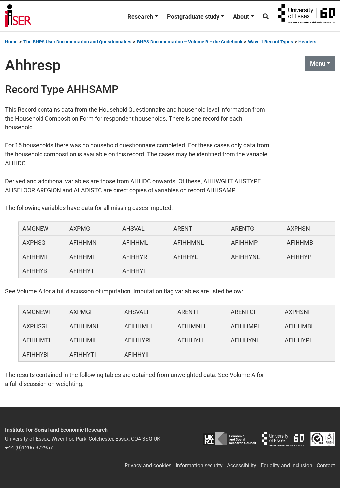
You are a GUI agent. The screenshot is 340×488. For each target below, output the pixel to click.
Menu (317, 63)
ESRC (229, 438)
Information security (199, 465)
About (241, 16)
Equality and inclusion (286, 465)
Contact (326, 465)
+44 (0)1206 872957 (29, 448)
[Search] (265, 16)
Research (140, 16)
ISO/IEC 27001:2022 (322, 438)
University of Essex (306, 16)
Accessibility (241, 465)
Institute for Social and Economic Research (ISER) (18, 16)
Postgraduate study (193, 16)
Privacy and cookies (148, 465)
